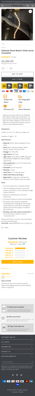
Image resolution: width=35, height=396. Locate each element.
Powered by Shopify (17, 392)
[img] (5, 273)
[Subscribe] (32, 362)
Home (2, 43)
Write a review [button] (17, 262)
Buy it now (17, 79)
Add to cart (17, 74)
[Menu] (2, 5)
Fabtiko (3, 47)
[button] (27, 5)
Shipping (3, 63)
